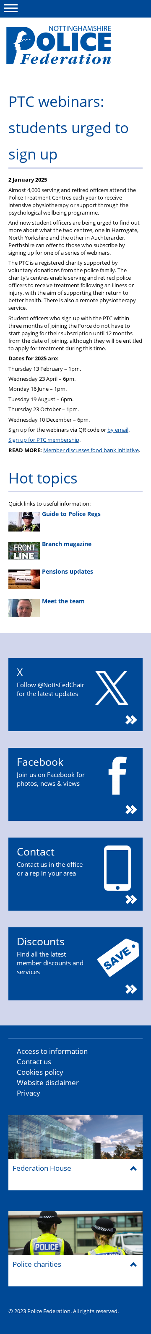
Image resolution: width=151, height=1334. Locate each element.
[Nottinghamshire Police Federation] (70, 49)
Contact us (34, 1061)
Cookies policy (40, 1072)
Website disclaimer (48, 1082)
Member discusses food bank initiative (91, 450)
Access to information (52, 1051)
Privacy (28, 1093)
